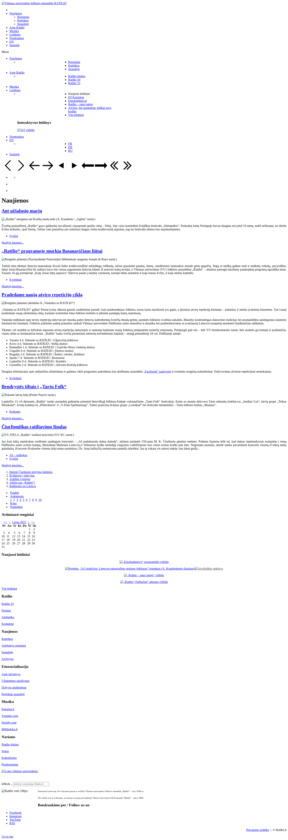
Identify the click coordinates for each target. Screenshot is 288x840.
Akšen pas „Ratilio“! (22, 482)
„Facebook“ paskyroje (157, 371)
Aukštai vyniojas (19, 479)
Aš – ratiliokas (18, 455)
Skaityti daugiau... (13, 242)
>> (33, 522)
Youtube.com (10, 716)
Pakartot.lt (8, 709)
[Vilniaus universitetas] (20, 771)
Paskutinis (16, 507)
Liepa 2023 (19, 522)
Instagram (15, 816)
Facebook (15, 812)
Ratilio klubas (10, 744)
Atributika (8, 617)
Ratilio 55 (8, 604)
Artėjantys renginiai (14, 645)
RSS (12, 823)
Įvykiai (13, 236)
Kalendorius (9, 757)
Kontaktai (8, 623)
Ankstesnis (17, 496)
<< (5, 522)
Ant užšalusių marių (22, 210)
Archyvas (8, 659)
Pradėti (14, 492)
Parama (6, 610)
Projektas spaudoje (13, 694)
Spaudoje (7, 652)
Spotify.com (9, 722)
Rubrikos (7, 639)
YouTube (15, 819)
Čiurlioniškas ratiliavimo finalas (34, 426)
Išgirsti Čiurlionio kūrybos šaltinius (31, 472)
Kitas (13, 503)
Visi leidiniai (9, 588)
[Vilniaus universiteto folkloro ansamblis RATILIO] (34, 3)
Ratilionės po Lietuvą (22, 486)
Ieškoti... (7, 784)
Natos (5, 751)
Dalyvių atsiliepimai (14, 687)
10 (40, 499)
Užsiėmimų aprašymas (15, 680)
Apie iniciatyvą (11, 674)
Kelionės (14, 411)
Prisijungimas (10, 764)
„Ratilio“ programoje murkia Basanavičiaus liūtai (52, 250)
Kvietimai (15, 279)
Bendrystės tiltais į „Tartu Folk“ (34, 386)
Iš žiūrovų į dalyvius (21, 475)
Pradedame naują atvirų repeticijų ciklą (42, 294)
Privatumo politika (257, 830)
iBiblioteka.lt (9, 729)
